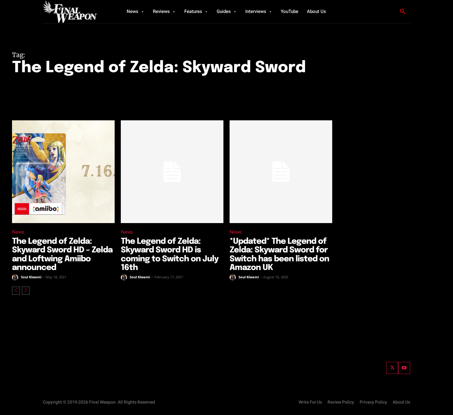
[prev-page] (16, 291)
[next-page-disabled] (26, 291)
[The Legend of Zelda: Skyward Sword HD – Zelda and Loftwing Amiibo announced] (63, 171)
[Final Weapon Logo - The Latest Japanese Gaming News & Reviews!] (77, 11)
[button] (402, 11)
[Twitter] (392, 368)
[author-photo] (16, 277)
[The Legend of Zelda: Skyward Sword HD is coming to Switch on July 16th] (172, 171)
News (18, 232)
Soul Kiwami (31, 277)
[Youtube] (404, 368)
